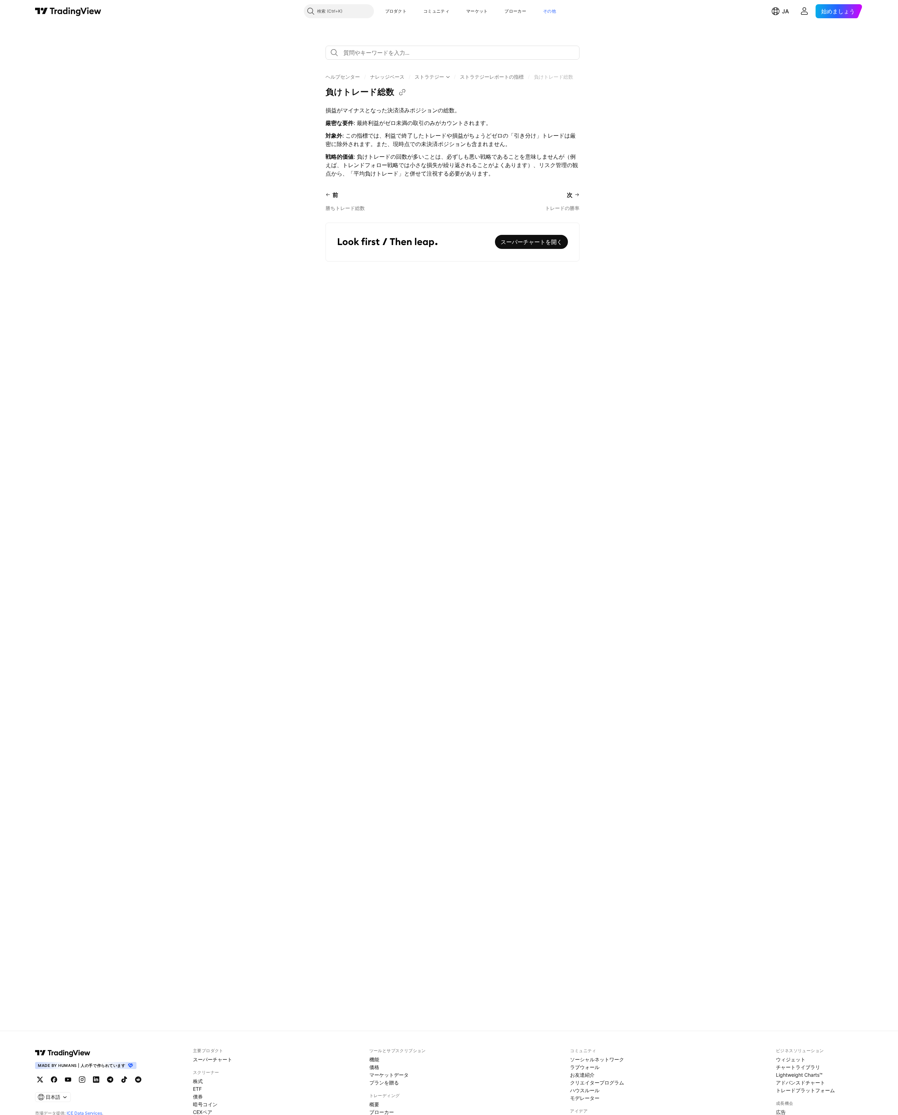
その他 (549, 11)
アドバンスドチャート (800, 1083)
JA (785, 11)
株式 (198, 1081)
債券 (198, 1097)
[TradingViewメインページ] (63, 1053)
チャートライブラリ (798, 1067)
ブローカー (515, 11)
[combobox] (452, 53)
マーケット (477, 11)
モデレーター (584, 1098)
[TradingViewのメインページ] (68, 11)
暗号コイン (205, 1104)
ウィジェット (790, 1059)
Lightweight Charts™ (799, 1075)
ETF (197, 1089)
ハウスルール (584, 1090)
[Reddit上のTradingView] (138, 1079)
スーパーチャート (212, 1059)
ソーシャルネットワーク (597, 1059)
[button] (412, 11)
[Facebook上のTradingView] (54, 1079)
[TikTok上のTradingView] (124, 1079)
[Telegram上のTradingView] (110, 1079)
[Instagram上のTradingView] (82, 1079)
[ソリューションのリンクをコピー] (402, 92)
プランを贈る (384, 1083)
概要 (374, 1104)
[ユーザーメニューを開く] (804, 11)
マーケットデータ (389, 1075)
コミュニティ (436, 11)
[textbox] (455, 53)
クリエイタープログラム (597, 1083)
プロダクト (396, 11)
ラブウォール (584, 1067)
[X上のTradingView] (40, 1079)
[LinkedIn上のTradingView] (96, 1079)
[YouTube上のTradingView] (68, 1079)
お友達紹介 (582, 1075)
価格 (374, 1067)
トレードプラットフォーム (805, 1090)
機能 (374, 1059)
